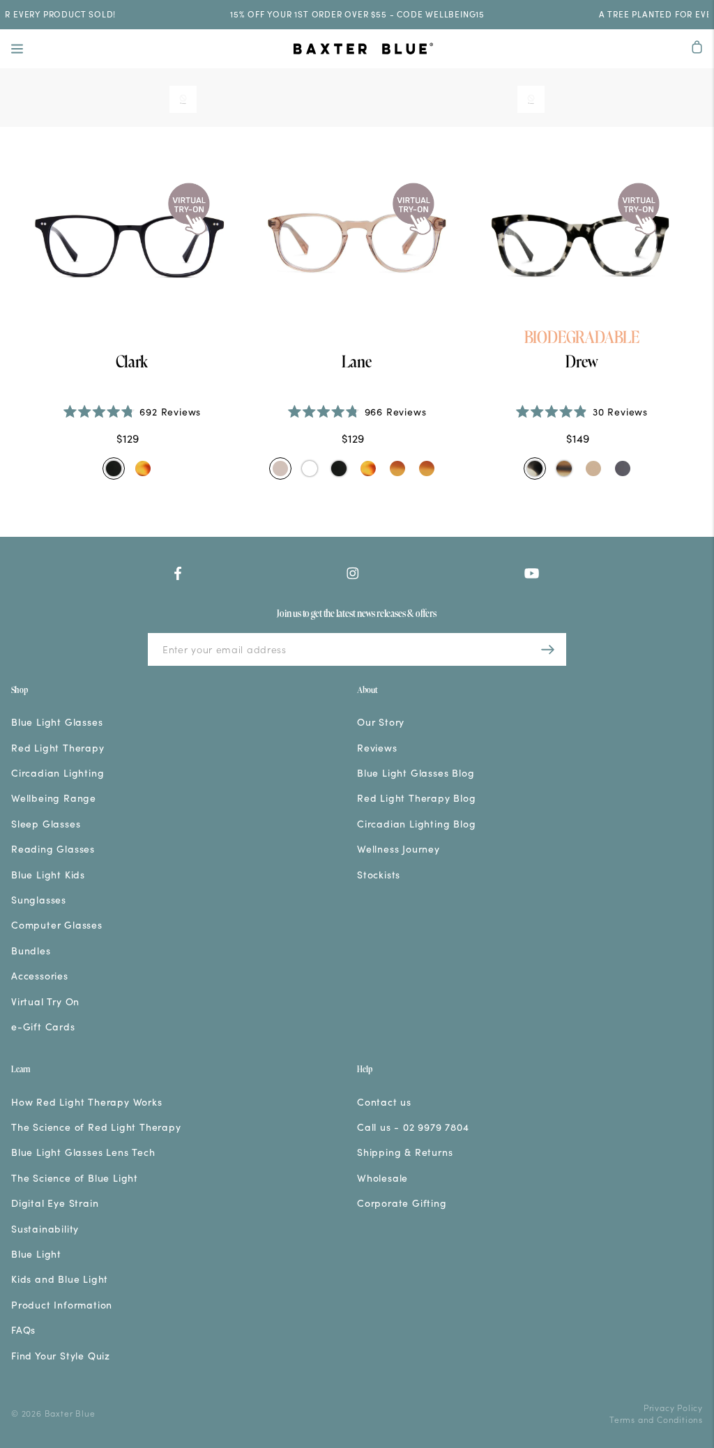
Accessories (39, 975)
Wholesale (382, 1177)
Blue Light (36, 1253)
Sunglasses (38, 899)
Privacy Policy (673, 1407)
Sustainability (45, 1228)
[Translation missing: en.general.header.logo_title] (363, 50)
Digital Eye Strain (54, 1203)
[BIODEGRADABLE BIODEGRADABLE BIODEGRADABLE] (582, 243)
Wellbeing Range (53, 798)
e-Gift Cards (43, 1026)
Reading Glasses (53, 848)
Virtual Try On (45, 1001)
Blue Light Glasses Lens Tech (83, 1152)
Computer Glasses (56, 924)
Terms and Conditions (656, 1419)
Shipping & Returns (405, 1152)
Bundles (31, 950)
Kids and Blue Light (59, 1279)
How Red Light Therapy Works (86, 1101)
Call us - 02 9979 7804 (413, 1127)
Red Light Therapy (58, 747)
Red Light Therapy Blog (416, 798)
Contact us (384, 1101)
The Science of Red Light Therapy (96, 1127)
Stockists (378, 874)
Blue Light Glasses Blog (415, 772)
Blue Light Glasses (56, 722)
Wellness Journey (398, 848)
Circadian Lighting (57, 772)
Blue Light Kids (48, 874)
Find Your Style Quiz (60, 1355)
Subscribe (548, 649)
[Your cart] (697, 48)
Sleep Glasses (45, 823)
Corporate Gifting (402, 1203)
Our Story (380, 722)
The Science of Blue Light (74, 1177)
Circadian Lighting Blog (416, 823)
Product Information (61, 1304)
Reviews (377, 747)
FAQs (23, 1329)
